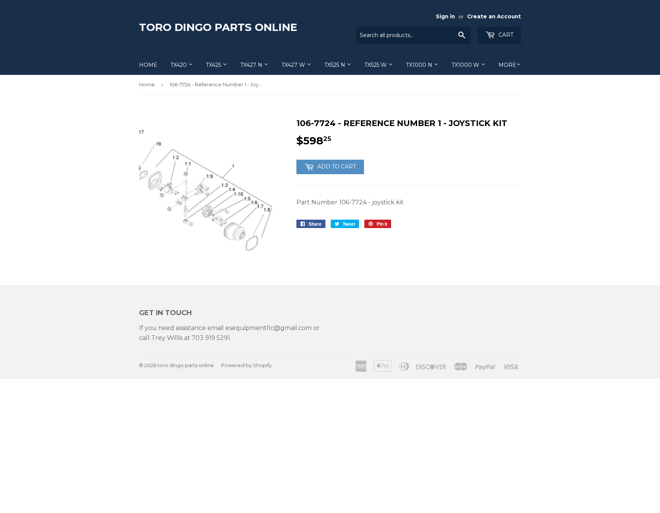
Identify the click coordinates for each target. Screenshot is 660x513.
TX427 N (252, 64)
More (507, 64)
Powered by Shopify (246, 365)
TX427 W (294, 64)
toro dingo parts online (218, 27)
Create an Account (494, 16)
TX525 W (376, 64)
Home (148, 64)
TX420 (179, 64)
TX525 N (335, 64)
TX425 (214, 64)
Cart (505, 34)
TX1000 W (466, 64)
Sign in (445, 16)
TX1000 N (420, 64)
